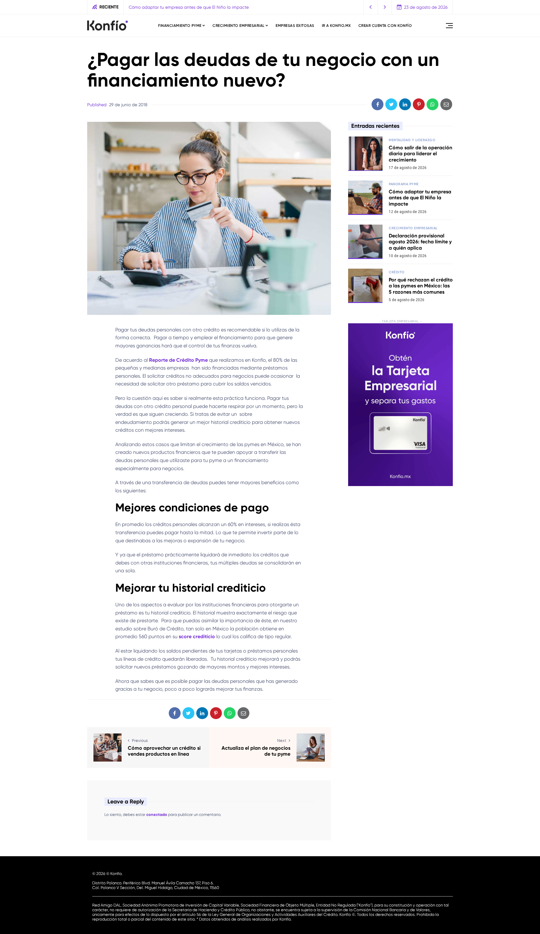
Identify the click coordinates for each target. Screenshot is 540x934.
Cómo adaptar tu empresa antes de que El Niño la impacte (189, 7)
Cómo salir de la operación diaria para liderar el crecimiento (420, 153)
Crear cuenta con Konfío (385, 25)
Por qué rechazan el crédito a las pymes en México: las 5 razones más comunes (421, 286)
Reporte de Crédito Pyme (178, 360)
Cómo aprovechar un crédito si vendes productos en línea (164, 751)
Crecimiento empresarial (238, 25)
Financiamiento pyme (180, 25)
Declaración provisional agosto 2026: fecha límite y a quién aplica (420, 242)
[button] (371, 7)
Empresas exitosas (295, 25)
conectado (156, 814)
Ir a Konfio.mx (336, 25)
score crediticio (197, 636)
